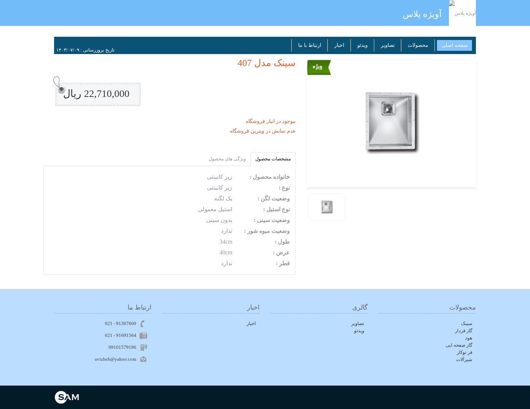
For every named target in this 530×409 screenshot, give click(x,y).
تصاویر (388, 45)
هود (468, 338)
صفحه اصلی (454, 45)
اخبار (339, 45)
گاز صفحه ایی (459, 345)
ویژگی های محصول (227, 158)
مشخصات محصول (273, 158)
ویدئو (362, 45)
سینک (466, 323)
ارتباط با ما (309, 45)
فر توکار (464, 352)
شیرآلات (464, 359)
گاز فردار (463, 330)
